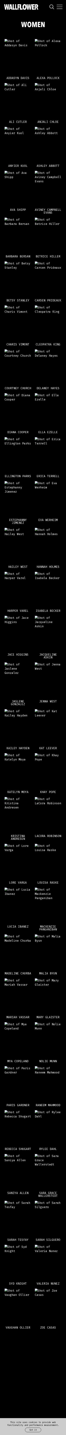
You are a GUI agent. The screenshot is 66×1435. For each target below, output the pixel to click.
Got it (33, 1430)
